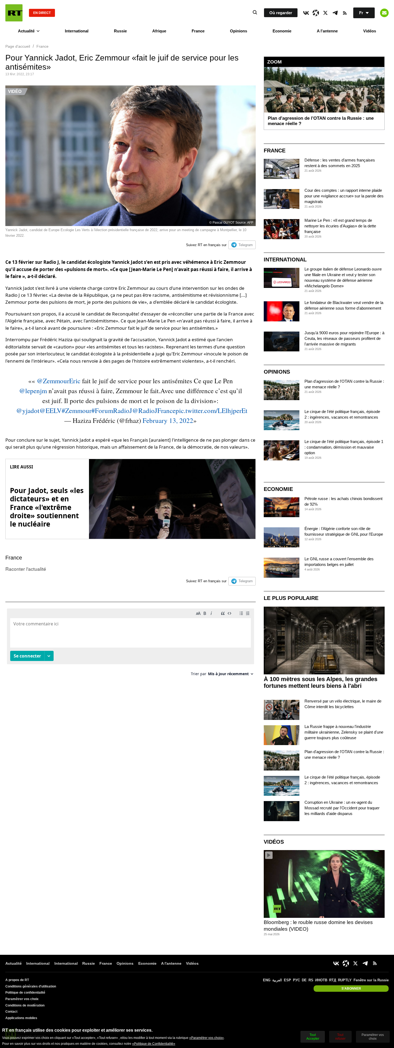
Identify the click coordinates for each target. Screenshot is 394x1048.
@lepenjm (33, 390)
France (198, 31)
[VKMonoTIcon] (306, 13)
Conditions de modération (24, 1005)
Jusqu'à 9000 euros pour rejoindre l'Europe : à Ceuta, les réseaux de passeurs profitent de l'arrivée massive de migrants (344, 338)
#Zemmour (76, 410)
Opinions (238, 31)
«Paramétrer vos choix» (206, 1038)
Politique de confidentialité (25, 992)
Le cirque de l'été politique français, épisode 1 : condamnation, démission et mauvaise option (343, 447)
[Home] (14, 12)
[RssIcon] (344, 13)
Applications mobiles (21, 1018)
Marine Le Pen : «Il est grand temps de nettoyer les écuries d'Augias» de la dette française (340, 226)
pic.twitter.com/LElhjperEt (211, 410)
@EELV (50, 410)
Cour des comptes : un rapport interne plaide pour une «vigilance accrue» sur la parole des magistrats (344, 196)
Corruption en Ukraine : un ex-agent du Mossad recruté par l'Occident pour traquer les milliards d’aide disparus (342, 808)
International (76, 31)
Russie (120, 31)
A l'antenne (327, 31)
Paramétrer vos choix (22, 999)
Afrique (159, 31)
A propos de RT (17, 980)
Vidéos (369, 31)
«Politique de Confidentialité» (153, 1044)
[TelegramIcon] (335, 13)
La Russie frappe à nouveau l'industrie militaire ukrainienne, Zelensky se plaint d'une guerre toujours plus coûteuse (343, 732)
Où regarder (280, 12)
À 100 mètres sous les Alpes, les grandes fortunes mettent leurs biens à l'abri (320, 682)
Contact (11, 1011)
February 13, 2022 (168, 420)
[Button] (384, 13)
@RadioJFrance (154, 410)
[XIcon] (325, 13)
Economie (282, 31)
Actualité (26, 31)
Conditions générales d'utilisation (30, 986)
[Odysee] (315, 13)
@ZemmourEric (58, 380)
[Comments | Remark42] (130, 644)
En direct (42, 13)
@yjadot (27, 410)
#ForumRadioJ (111, 410)
